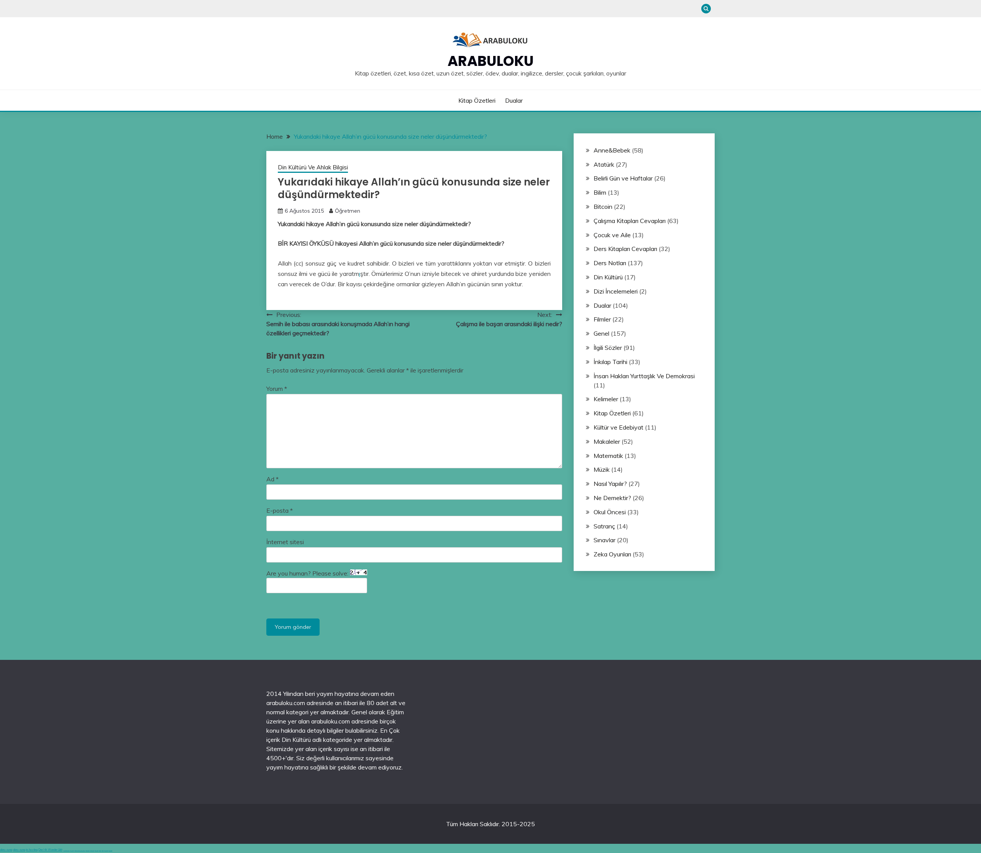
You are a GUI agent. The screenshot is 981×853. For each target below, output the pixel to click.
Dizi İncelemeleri (616, 291)
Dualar (514, 100)
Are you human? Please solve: (308, 573)
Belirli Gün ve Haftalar (623, 178)
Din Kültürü (608, 277)
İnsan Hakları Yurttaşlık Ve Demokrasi (644, 376)
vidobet (100, 850)
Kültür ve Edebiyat (618, 427)
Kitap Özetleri (476, 100)
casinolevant (87, 850)
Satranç (604, 526)
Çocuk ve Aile (612, 235)
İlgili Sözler (608, 347)
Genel (601, 333)
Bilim (600, 192)
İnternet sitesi (285, 542)
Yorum (276, 388)
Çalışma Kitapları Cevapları (630, 221)
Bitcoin (603, 206)
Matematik (608, 455)
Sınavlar (604, 540)
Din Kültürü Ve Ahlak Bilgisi (313, 167)
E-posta (279, 510)
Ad (272, 479)
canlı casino (72, 850)
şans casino (96, 850)
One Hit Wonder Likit (50, 849)
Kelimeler (606, 399)
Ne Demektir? (612, 498)
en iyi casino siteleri (66, 850)
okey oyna (6, 849)
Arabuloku (491, 61)
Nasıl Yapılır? (610, 483)
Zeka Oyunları (612, 554)
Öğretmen (347, 210)
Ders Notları (610, 263)
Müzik (602, 469)
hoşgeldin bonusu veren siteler (79, 850)
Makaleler (607, 441)
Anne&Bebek (612, 150)
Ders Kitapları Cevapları (625, 249)
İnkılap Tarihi (610, 362)
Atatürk (604, 164)
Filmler (602, 319)
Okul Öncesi (610, 512)
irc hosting (32, 849)
